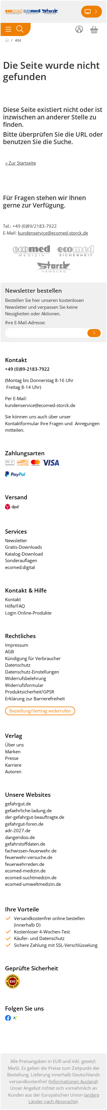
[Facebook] (8, 1017)
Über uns (14, 745)
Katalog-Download (24, 554)
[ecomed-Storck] (32, 12)
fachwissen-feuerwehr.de (30, 851)
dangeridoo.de (20, 837)
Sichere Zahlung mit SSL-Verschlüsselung (55, 945)
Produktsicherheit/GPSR (29, 692)
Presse (11, 758)
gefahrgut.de (18, 804)
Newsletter (16, 540)
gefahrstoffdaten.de (25, 844)
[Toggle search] (19, 29)
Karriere (13, 765)
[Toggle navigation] (8, 29)
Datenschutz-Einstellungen (32, 672)
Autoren (13, 771)
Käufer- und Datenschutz (39, 938)
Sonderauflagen (21, 560)
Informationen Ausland (73, 1081)
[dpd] (11, 506)
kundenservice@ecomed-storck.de (53, 233)
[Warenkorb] (94, 28)
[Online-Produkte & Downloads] (91, 12)
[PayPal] (15, 474)
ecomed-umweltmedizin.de (33, 884)
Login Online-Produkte (28, 613)
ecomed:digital (20, 567)
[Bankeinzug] (23, 462)
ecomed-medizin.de (25, 871)
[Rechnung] (10, 462)
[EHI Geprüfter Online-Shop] (12, 981)
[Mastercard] (35, 462)
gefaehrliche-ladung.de (28, 810)
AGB (9, 651)
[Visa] (50, 462)
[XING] (15, 1017)
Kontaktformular (22, 423)
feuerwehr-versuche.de (28, 857)
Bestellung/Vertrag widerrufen (40, 711)
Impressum (16, 645)
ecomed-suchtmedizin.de (30, 877)
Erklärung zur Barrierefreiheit (35, 698)
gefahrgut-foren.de (24, 824)
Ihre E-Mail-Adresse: (25, 322)
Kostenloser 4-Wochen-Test (42, 932)
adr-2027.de (17, 830)
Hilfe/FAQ (15, 606)
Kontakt (13, 599)
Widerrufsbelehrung (25, 678)
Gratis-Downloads (23, 547)
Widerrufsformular (24, 685)
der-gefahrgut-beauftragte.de (34, 817)
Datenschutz (17, 665)
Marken (13, 751)
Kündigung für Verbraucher (33, 658)
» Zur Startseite (20, 163)
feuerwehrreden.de (24, 864)
